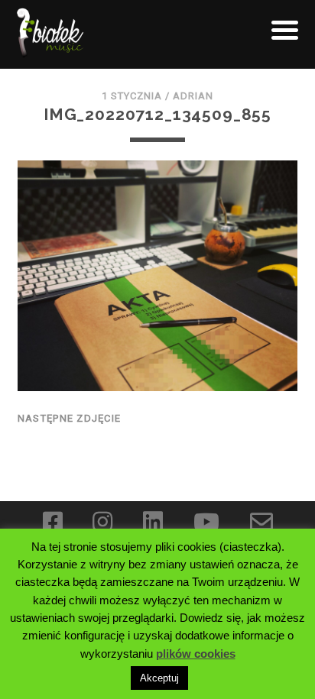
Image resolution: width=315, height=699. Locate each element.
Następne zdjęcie (69, 418)
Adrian (193, 96)
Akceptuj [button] (159, 678)
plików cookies (195, 653)
